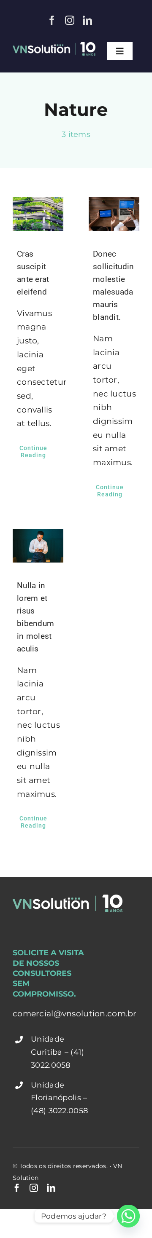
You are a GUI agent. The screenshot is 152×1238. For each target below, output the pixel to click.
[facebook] (52, 20)
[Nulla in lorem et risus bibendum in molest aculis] (38, 546)
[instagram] (69, 20)
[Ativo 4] (54, 46)
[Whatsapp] (128, 1216)
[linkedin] (87, 20)
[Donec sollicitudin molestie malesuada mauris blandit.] (114, 214)
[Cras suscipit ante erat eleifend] (38, 214)
